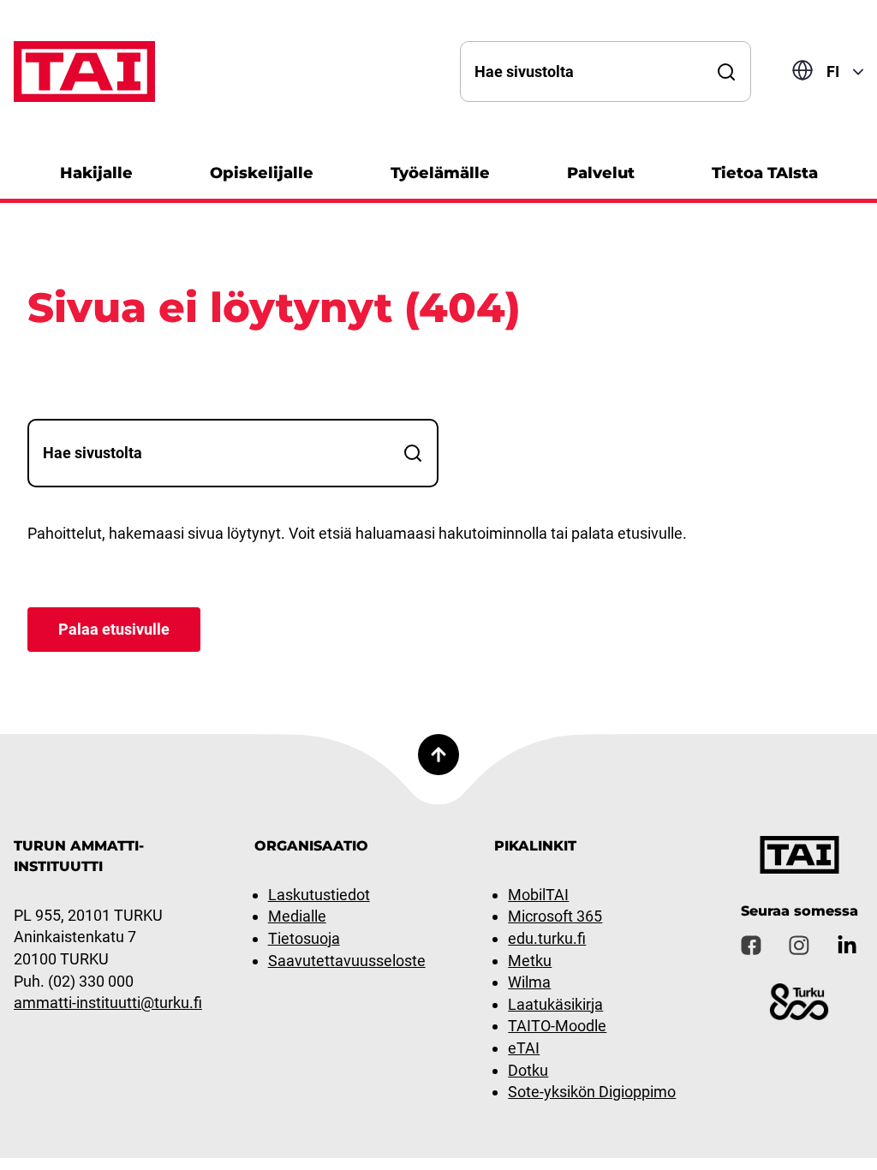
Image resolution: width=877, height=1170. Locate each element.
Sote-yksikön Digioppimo (592, 1092)
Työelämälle (440, 173)
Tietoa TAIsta (765, 173)
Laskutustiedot (319, 895)
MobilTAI (538, 895)
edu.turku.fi (547, 938)
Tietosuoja (304, 938)
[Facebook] (751, 945)
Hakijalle (96, 173)
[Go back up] (438, 754)
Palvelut (601, 173)
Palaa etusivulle (114, 629)
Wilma (529, 982)
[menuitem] (96, 171)
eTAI (524, 1048)
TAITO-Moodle (557, 1026)
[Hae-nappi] (726, 71)
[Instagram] (799, 945)
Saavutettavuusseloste (347, 961)
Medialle (297, 916)
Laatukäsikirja (555, 1004)
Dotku (528, 1070)
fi (832, 72)
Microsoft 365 (555, 916)
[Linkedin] (847, 945)
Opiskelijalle (261, 173)
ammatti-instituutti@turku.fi (108, 1003)
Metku (530, 961)
